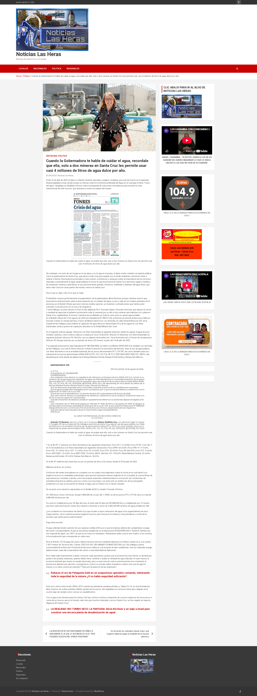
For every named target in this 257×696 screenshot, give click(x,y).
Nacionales (40, 68)
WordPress (99, 691)
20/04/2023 (51, 175)
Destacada (51, 156)
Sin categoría (22, 678)
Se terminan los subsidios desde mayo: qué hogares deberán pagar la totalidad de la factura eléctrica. (128, 634)
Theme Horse (67, 691)
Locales (23, 68)
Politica (56, 68)
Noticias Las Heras (38, 54)
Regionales (73, 68)
